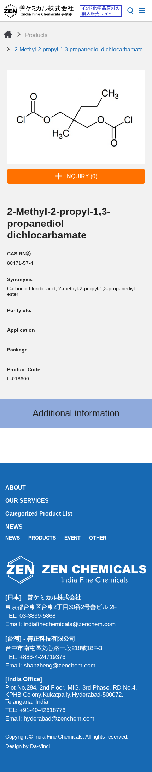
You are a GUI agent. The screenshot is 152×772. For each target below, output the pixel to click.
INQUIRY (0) (81, 176)
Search (130, 11)
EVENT (72, 538)
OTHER (97, 538)
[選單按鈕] (142, 10)
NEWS (14, 527)
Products (36, 35)
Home (7, 34)
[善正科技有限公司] (76, 569)
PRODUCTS (42, 538)
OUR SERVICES (27, 501)
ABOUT (15, 488)
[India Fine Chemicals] (63, 11)
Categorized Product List (38, 514)
